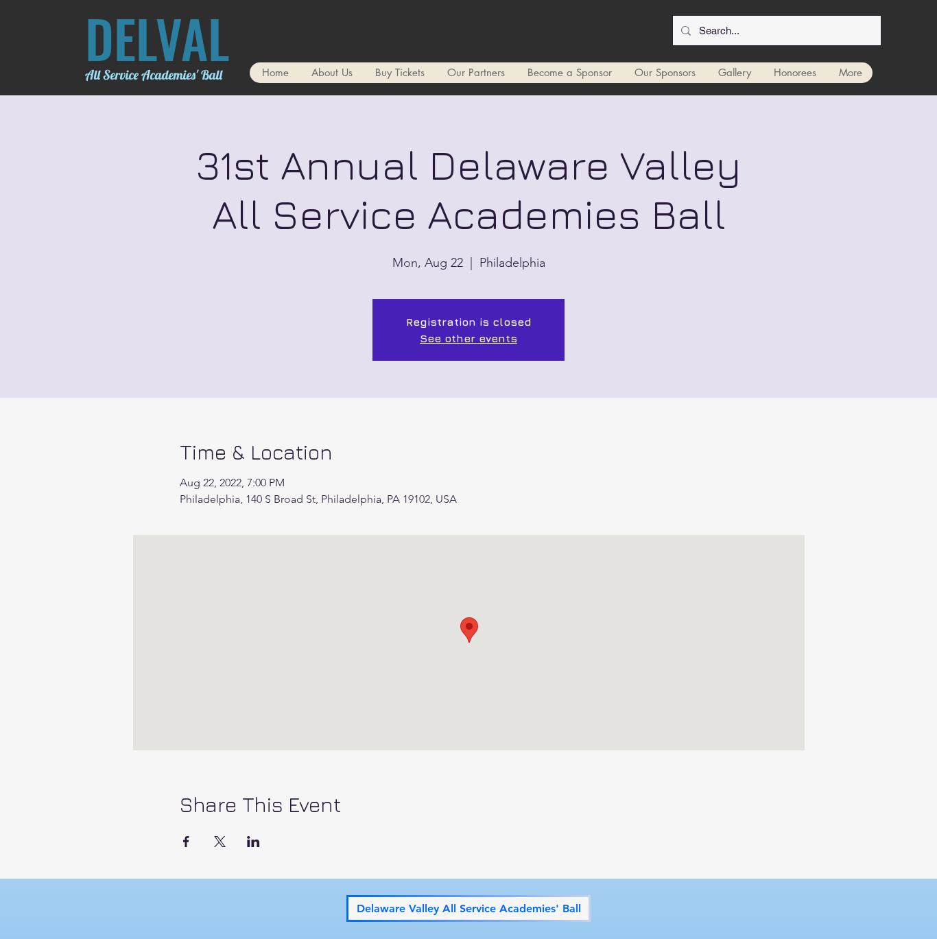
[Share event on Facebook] (186, 841)
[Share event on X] (219, 841)
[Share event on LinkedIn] (253, 841)
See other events (468, 338)
